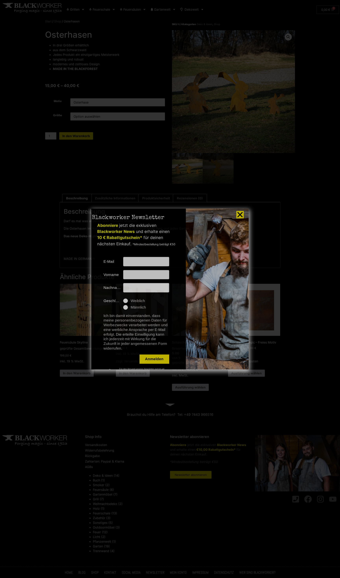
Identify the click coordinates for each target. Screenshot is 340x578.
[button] (240, 214)
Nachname (112, 288)
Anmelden (154, 359)
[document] (170, 289)
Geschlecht (113, 301)
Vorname (111, 275)
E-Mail (108, 261)
